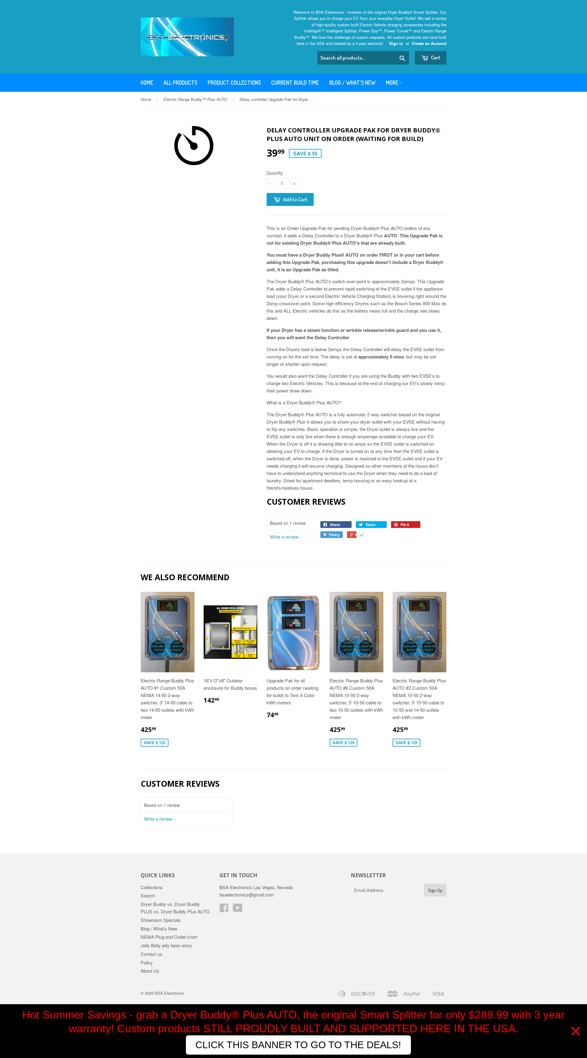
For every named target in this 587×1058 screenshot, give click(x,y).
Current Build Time (295, 82)
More (392, 82)
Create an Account (429, 43)
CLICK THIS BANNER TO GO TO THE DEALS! (298, 1044)
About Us (150, 970)
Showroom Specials (161, 920)
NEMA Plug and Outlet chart (169, 937)
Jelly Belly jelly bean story (166, 945)
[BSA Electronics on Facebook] (224, 909)
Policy (147, 962)
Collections (152, 887)
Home (147, 82)
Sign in (396, 43)
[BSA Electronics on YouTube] (237, 909)
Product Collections (234, 82)
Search (148, 895)
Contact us (151, 954)
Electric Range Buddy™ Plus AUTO (195, 99)
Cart (435, 57)
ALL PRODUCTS (180, 82)
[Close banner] (575, 1031)
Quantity (275, 173)
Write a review (284, 536)
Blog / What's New (352, 82)
